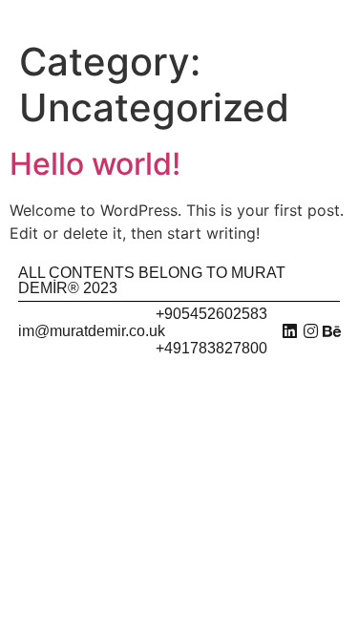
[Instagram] (311, 331)
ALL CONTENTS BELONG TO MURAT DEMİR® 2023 (151, 280)
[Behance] (332, 331)
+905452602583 (211, 314)
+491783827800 (211, 348)
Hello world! (95, 163)
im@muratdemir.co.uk (91, 331)
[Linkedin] (290, 331)
